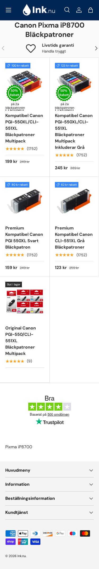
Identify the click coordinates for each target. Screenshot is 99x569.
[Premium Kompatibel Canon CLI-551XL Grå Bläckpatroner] (74, 201)
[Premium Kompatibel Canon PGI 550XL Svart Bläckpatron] (24, 201)
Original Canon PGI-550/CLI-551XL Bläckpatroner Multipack (20, 340)
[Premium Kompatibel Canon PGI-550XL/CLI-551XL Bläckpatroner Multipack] (24, 82)
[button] (90, 10)
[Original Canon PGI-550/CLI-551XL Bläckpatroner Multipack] (24, 301)
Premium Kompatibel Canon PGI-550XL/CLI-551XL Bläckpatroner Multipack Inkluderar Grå (74, 128)
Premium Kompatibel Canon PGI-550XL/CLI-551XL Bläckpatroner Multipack (24, 125)
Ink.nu (21, 556)
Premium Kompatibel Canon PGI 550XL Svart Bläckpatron (24, 237)
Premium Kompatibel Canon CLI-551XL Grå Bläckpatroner (74, 237)
